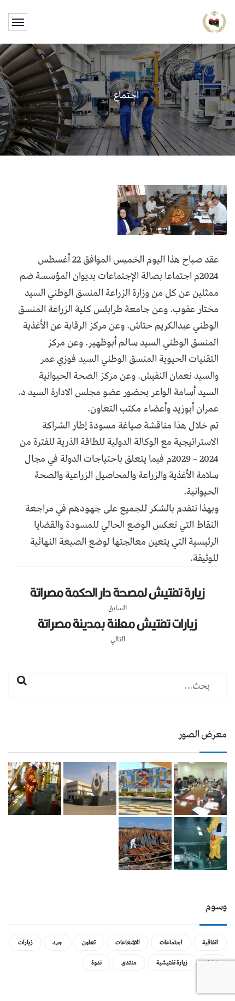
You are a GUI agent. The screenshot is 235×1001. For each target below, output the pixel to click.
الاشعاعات (127, 942)
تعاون (89, 942)
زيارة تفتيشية (171, 962)
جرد (57, 942)
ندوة (96, 962)
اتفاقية (210, 942)
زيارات (25, 942)
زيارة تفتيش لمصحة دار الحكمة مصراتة (117, 592)
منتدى (129, 962)
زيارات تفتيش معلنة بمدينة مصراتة (117, 623)
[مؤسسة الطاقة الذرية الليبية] (214, 21)
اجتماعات (171, 942)
